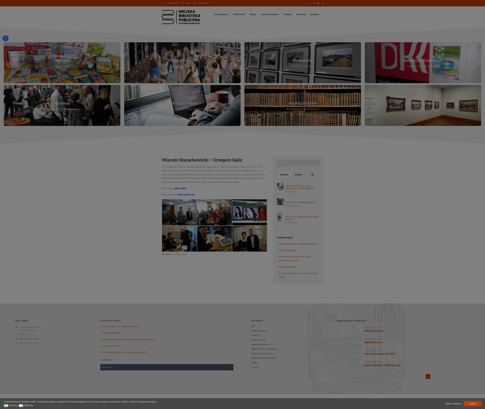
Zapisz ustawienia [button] (453, 404)
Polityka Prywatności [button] (146, 402)
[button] (6, 405)
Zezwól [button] (472, 404)
